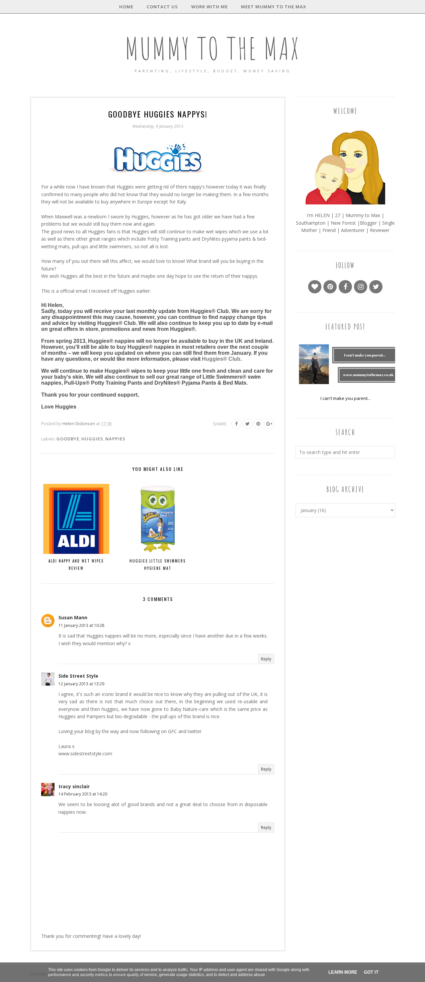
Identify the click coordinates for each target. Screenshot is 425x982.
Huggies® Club (221, 359)
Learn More (342, 972)
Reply (266, 659)
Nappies (115, 439)
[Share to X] (247, 423)
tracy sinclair (74, 786)
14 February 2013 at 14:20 (82, 794)
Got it (371, 972)
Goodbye (67, 439)
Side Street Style (78, 676)
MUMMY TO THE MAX (212, 48)
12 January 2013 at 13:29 (81, 684)
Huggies (92, 439)
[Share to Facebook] (236, 423)
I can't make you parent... (345, 398)
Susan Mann (72, 617)
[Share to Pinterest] (258, 423)
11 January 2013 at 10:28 (81, 625)
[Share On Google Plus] (269, 423)
